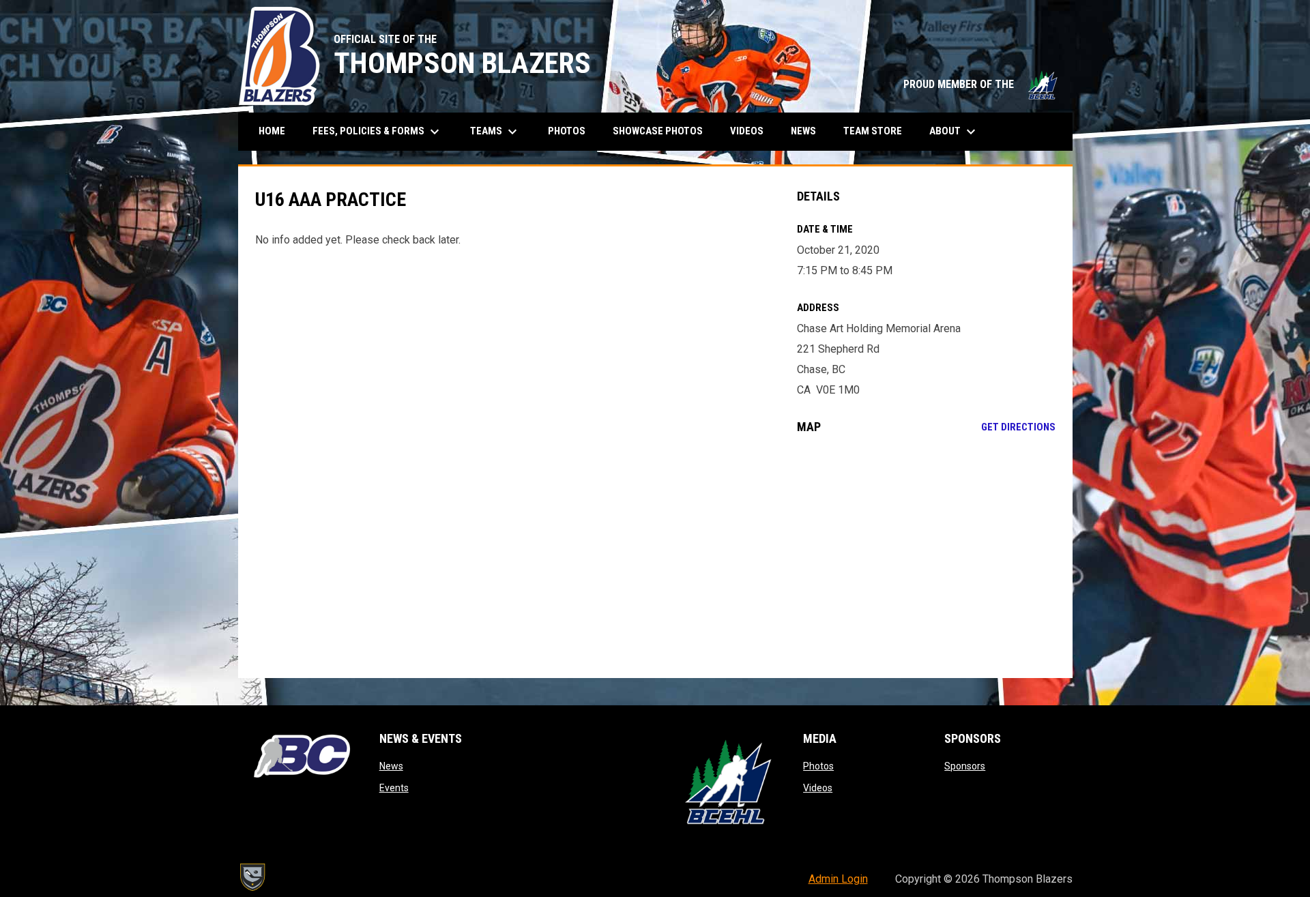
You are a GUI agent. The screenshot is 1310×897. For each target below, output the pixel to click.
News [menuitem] (803, 131)
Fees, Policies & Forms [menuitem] (377, 131)
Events (394, 787)
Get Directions (1018, 427)
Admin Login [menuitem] (838, 878)
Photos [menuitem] (566, 131)
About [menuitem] (954, 131)
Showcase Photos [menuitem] (663, 130)
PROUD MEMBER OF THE (981, 84)
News (391, 766)
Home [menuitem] (272, 131)
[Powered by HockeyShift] (251, 877)
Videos (817, 787)
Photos (818, 766)
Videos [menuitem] (746, 131)
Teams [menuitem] (495, 131)
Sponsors (964, 766)
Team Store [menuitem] (877, 130)
